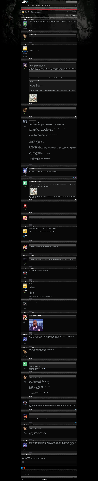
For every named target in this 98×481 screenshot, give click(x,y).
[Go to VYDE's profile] (25, 122)
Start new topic (67, 15)
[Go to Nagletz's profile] (25, 416)
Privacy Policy (23, 474)
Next (28, 17)
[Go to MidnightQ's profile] (25, 273)
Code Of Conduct (30, 474)
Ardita (25, 242)
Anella (38, 168)
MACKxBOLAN (25, 347)
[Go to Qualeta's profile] (25, 304)
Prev (23, 17)
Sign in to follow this (69, 11)
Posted (31, 19)
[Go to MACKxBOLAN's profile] (25, 36)
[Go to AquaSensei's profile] (25, 206)
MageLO (26, 12)
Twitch (76, 8)
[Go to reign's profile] (25, 23)
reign (25, 19)
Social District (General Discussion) (36, 12)
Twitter (74, 8)
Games (33, 5)
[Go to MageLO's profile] (23, 12)
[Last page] (30, 17)
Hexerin (39, 181)
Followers (73, 11)
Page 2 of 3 (32, 17)
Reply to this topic (74, 15)
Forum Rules (44, 5)
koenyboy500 (25, 255)
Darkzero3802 (25, 165)
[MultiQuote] (29, 30)
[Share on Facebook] (23, 468)
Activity (29, 5)
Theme (22, 479)
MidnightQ (25, 268)
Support (49, 5)
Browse (24, 5)
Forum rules (49, 9)
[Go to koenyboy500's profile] (25, 260)
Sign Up (73, 5)
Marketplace (38, 5)
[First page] (22, 17)
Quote (31, 30)
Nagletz (25, 411)
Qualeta (25, 300)
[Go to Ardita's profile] (25, 247)
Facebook (73, 8)
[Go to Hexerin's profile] (25, 65)
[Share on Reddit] (24, 468)
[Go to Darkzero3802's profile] (25, 170)
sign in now (37, 458)
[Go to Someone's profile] (25, 364)
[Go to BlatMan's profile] (25, 183)
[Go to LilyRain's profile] (25, 218)
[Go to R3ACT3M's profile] (25, 110)
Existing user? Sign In (68, 5)
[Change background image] (75, 5)
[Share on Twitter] (21, 468)
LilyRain (39, 107)
